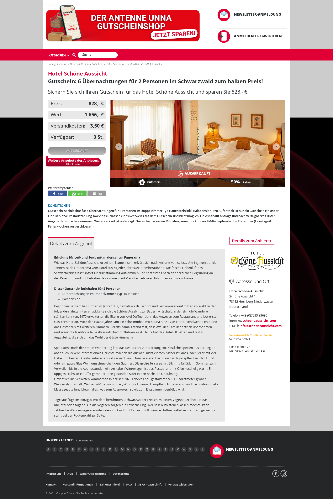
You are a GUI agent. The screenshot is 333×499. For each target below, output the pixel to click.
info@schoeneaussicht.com (261, 326)
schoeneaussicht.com (259, 320)
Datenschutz (121, 473)
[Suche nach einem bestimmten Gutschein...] (74, 55)
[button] (57, 193)
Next (276, 145)
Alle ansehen (84, 440)
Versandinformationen (78, 484)
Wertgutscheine (58, 64)
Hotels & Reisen (79, 64)
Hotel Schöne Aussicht (77, 73)
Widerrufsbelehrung (93, 473)
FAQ (129, 484)
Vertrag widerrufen (180, 484)
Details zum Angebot (71, 243)
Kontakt (51, 484)
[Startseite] (123, 24)
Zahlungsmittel (110, 484)
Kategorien (57, 55)
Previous (118, 146)
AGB (70, 473)
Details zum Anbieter (252, 240)
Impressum (53, 473)
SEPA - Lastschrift (150, 484)
